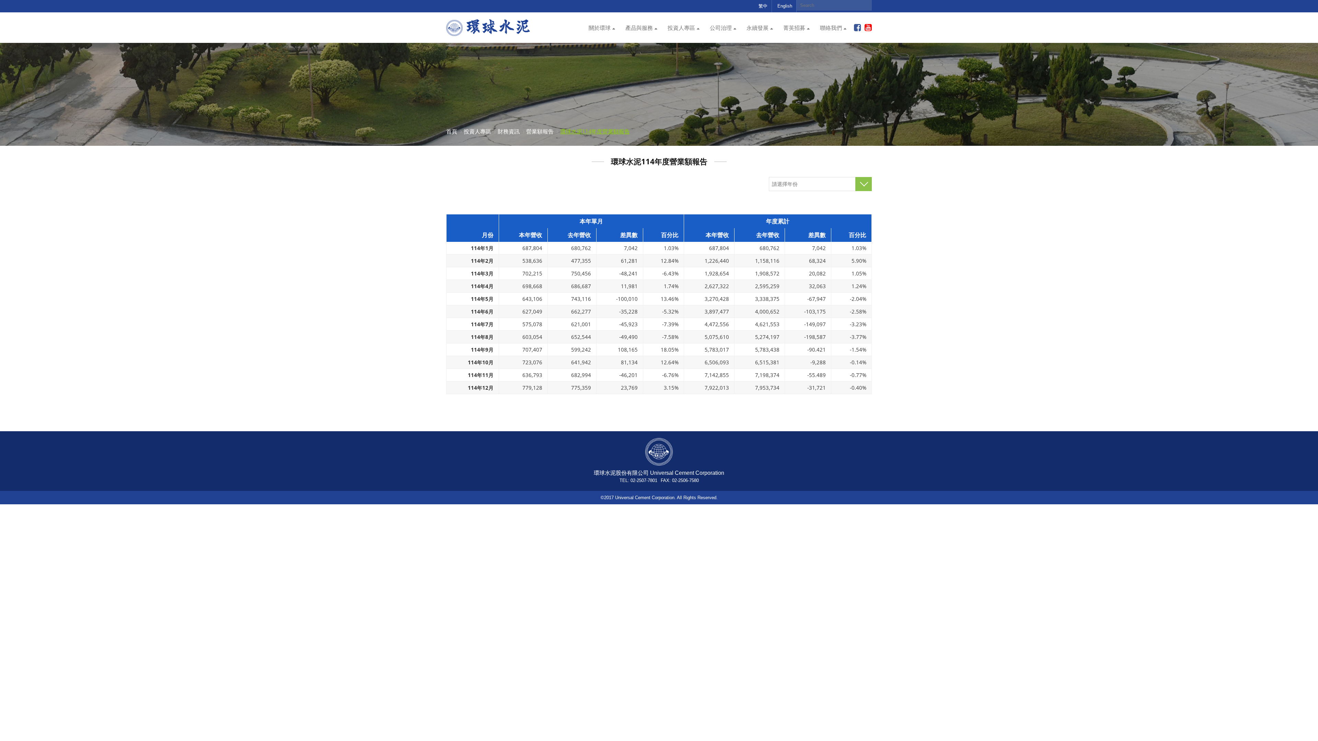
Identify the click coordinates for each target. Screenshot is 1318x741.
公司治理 (721, 28)
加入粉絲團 (857, 28)
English (784, 6)
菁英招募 (794, 28)
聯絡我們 (831, 28)
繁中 (763, 6)
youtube (868, 28)
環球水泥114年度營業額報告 (595, 131)
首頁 (451, 131)
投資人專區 (681, 28)
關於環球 (600, 28)
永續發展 (757, 28)
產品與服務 (639, 28)
